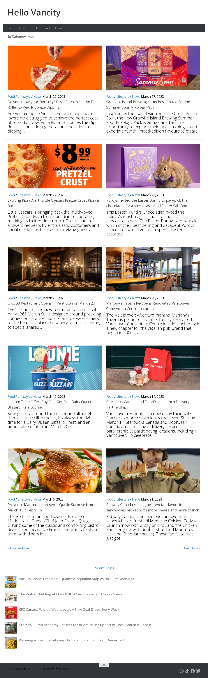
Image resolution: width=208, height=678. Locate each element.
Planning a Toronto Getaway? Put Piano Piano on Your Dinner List (71, 640)
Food (11, 96)
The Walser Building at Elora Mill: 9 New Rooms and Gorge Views (70, 594)
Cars (9, 28)
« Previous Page (18, 548)
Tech (35, 28)
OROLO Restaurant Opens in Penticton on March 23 (51, 303)
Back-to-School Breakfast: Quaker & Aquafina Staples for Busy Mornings (76, 578)
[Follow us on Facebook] (193, 671)
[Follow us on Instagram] (182, 671)
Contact (59, 28)
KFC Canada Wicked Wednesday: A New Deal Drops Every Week (69, 609)
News (37, 96)
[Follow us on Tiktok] (187, 671)
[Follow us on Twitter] (198, 671)
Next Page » (192, 548)
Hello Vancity (34, 12)
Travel (46, 28)
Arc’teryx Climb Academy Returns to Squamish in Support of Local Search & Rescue (85, 624)
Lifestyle (22, 28)
